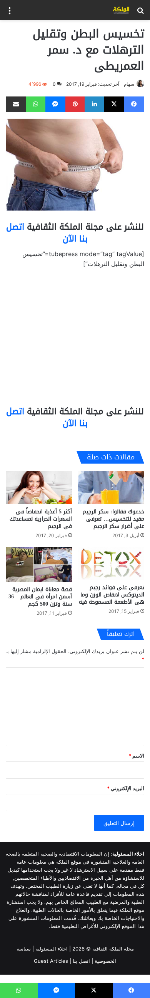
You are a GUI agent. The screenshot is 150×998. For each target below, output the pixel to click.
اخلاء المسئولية (51, 949)
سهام (129, 84)
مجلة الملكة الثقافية (113, 949)
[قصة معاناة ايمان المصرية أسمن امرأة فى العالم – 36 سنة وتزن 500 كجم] (39, 564)
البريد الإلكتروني (125, 788)
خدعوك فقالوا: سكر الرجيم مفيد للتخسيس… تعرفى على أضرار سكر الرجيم (113, 518)
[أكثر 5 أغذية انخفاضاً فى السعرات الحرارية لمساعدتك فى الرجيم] (39, 487)
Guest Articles (51, 961)
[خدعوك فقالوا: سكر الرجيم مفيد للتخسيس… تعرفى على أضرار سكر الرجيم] (111, 487)
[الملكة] (121, 10)
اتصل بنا (81, 961)
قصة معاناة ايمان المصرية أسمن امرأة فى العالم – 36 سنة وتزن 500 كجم (40, 596)
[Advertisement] (75, 340)
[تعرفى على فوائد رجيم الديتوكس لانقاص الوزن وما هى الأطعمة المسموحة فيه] (111, 563)
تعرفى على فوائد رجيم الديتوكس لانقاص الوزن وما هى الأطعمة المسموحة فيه (111, 594)
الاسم (136, 756)
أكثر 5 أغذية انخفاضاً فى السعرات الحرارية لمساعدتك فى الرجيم (41, 518)
